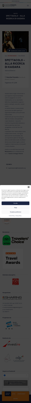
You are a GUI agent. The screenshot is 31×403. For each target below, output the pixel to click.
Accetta (15, 203)
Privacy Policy (18, 215)
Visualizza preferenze (15, 212)
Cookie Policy (12, 215)
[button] (28, 187)
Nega (15, 207)
